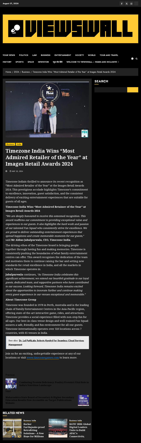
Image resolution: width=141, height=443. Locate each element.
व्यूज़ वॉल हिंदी (57, 62)
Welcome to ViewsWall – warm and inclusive (92, 62)
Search (101, 81)
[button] (136, 58)
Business (45, 55)
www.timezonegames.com (43, 357)
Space (31, 62)
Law (34, 55)
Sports (20, 62)
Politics (23, 55)
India (19, 144)
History (7, 62)
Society (79, 55)
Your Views (9, 55)
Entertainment (63, 55)
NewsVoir (43, 62)
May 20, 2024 (17, 171)
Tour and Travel (109, 55)
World (92, 55)
